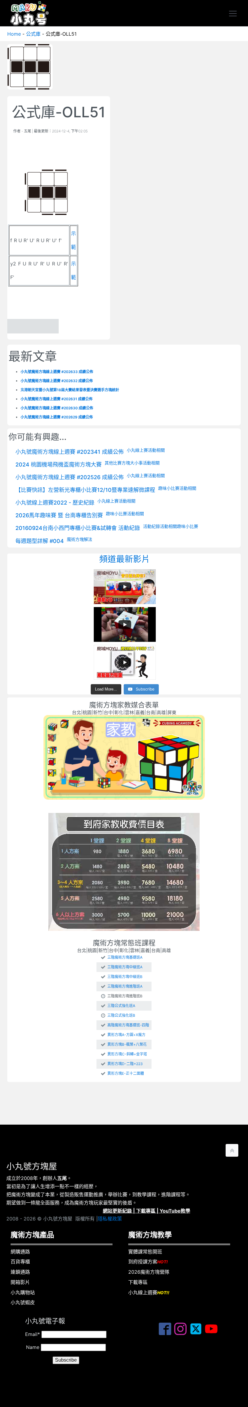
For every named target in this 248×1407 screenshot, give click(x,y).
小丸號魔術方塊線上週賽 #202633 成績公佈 (57, 371)
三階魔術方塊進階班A (124, 986)
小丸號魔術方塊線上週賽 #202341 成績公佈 (69, 452)
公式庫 (33, 34)
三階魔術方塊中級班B (124, 977)
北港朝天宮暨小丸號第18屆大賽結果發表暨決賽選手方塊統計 (70, 390)
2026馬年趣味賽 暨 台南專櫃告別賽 (59, 515)
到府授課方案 (148, 1262)
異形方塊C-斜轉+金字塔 (127, 1054)
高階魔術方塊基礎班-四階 (128, 1025)
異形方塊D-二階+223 (125, 1064)
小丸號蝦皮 (23, 1302)
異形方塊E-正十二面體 (125, 1073)
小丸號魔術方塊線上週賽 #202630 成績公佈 (57, 408)
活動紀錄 (151, 526)
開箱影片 (20, 1282)
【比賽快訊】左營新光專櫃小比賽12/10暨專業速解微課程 (85, 490)
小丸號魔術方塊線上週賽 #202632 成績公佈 (57, 381)
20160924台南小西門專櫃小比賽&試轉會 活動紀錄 (77, 528)
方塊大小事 (132, 462)
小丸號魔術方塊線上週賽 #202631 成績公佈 (57, 399)
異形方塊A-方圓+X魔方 (126, 1035)
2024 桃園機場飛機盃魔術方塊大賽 (58, 464)
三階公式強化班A (121, 1006)
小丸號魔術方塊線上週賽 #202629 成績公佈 (57, 417)
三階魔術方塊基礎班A (124, 957)
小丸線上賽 (137, 450)
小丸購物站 (23, 1292)
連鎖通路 (20, 1272)
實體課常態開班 (145, 1252)
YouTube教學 (175, 1211)
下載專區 (145, 1211)
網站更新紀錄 (117, 1211)
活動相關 (156, 450)
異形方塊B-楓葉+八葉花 (127, 1044)
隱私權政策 (110, 1219)
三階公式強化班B (121, 1015)
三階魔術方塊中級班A (124, 967)
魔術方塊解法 (79, 539)
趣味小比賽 (168, 488)
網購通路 (20, 1252)
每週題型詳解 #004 (39, 541)
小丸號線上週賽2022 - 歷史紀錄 (54, 502)
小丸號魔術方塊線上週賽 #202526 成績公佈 (69, 477)
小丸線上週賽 (148, 1292)
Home (14, 34)
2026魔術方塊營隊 (148, 1272)
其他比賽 (113, 462)
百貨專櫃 (20, 1262)
